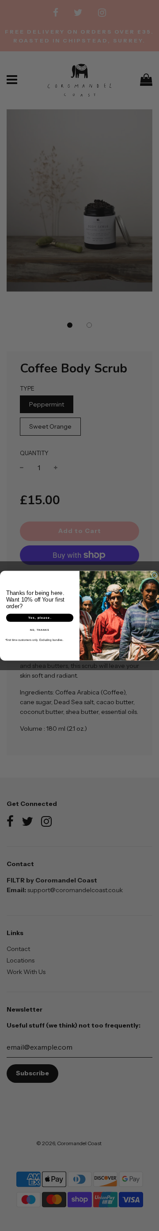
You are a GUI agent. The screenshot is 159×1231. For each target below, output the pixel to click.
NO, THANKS (39, 630)
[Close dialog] (154, 575)
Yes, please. (40, 617)
